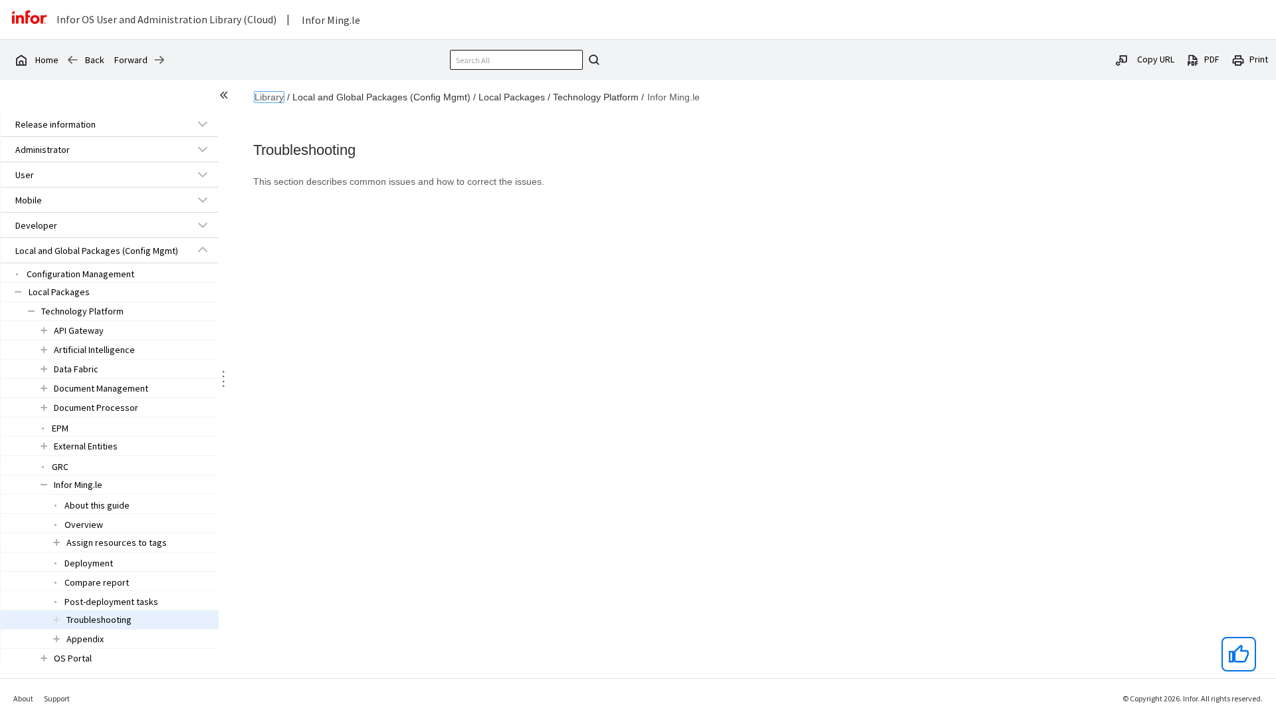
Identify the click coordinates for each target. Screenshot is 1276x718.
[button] (94, 124)
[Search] (592, 60)
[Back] (72, 60)
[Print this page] (1238, 59)
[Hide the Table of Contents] (226, 97)
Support (57, 698)
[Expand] (202, 123)
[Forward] (159, 60)
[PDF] (1193, 59)
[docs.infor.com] (20, 60)
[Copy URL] (1122, 59)
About (23, 698)
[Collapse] (202, 250)
